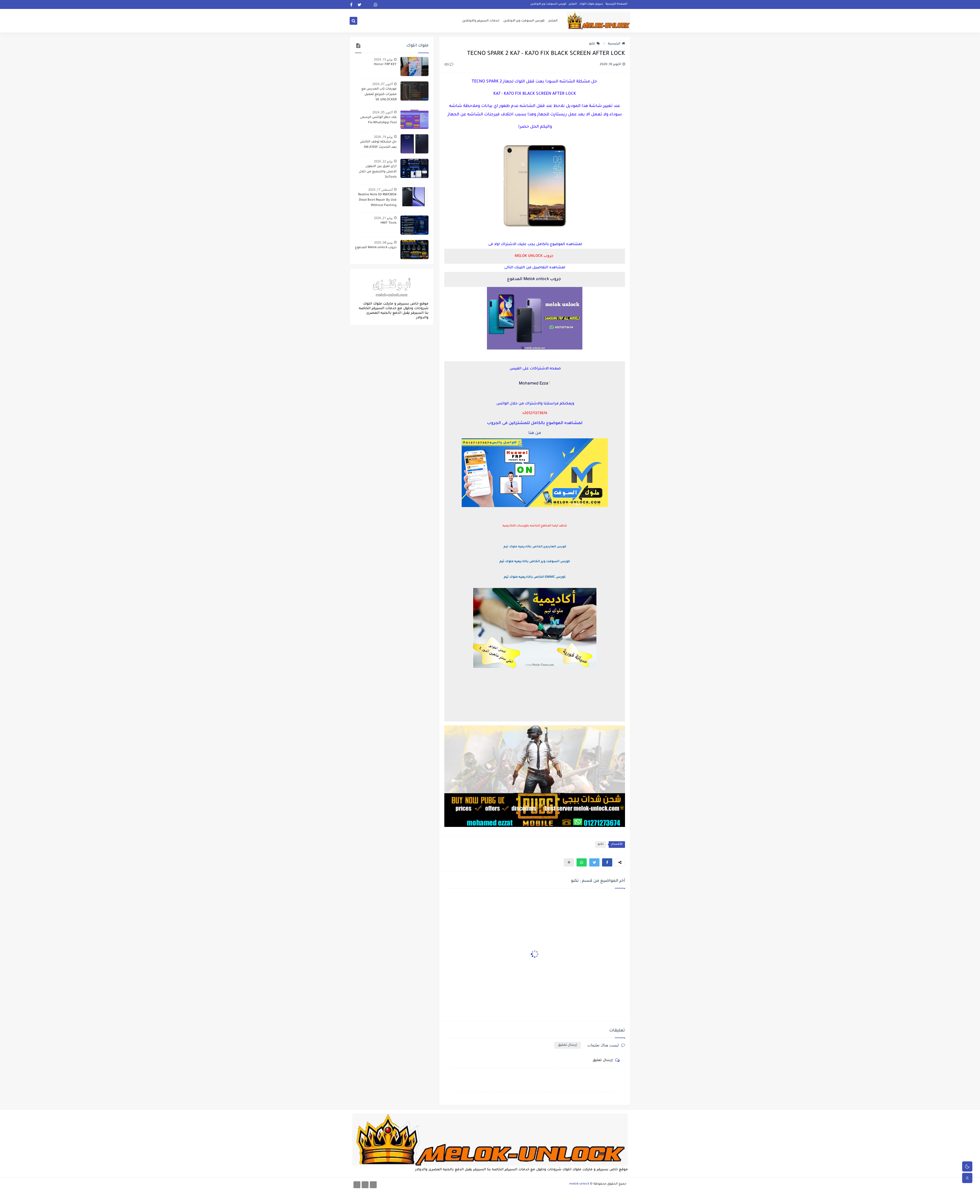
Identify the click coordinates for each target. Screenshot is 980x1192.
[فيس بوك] (373, 1184)
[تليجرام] (365, 1184)
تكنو (592, 44)
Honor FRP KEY (385, 64)
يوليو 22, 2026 (383, 161)
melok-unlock (579, 1184)
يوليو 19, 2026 (383, 137)
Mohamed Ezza (533, 383)
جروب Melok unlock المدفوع (376, 247)
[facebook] (351, 4)
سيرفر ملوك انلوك (591, 4)
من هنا (534, 433)
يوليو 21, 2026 (383, 218)
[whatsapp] (375, 4)
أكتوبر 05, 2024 (382, 112)
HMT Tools (389, 223)
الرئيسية (614, 44)
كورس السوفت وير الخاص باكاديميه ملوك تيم (534, 561)
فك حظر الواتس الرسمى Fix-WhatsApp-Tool (378, 120)
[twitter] (359, 4)
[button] (607, 862)
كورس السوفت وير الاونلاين (548, 4)
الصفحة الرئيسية (616, 4)
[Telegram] (367, 4)
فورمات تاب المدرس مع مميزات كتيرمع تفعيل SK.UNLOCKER (379, 94)
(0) (447, 65)
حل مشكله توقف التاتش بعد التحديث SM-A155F (378, 144)
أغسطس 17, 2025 (380, 189)
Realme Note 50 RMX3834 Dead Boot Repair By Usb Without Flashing (377, 200)
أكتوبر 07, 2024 (382, 84)
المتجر (573, 4)
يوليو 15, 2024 (383, 59)
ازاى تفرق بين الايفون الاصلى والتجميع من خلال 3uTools (378, 172)
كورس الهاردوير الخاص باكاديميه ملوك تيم (535, 547)
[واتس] (356, 1184)
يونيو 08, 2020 (383, 242)
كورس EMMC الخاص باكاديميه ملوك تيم (535, 577)
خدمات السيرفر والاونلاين (480, 21)
